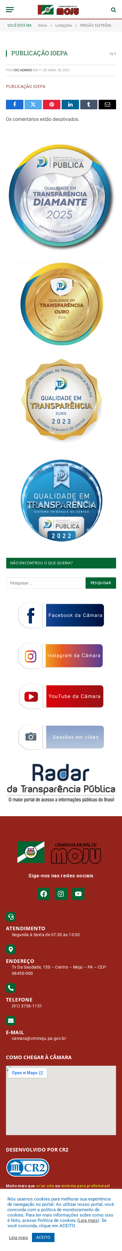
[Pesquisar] (113, 9)
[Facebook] (44, 894)
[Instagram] (61, 894)
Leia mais (88, 1220)
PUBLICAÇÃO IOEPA (25, 86)
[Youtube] (78, 894)
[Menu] (10, 9)
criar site (45, 1186)
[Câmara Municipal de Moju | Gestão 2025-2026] (61, 9)
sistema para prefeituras (85, 1186)
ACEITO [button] (43, 1237)
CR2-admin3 (22, 70)
